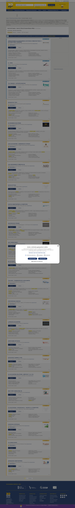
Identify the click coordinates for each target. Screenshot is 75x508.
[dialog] (37, 254)
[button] (37, 252)
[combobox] (58, 245)
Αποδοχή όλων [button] (43, 258)
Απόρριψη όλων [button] (32, 258)
